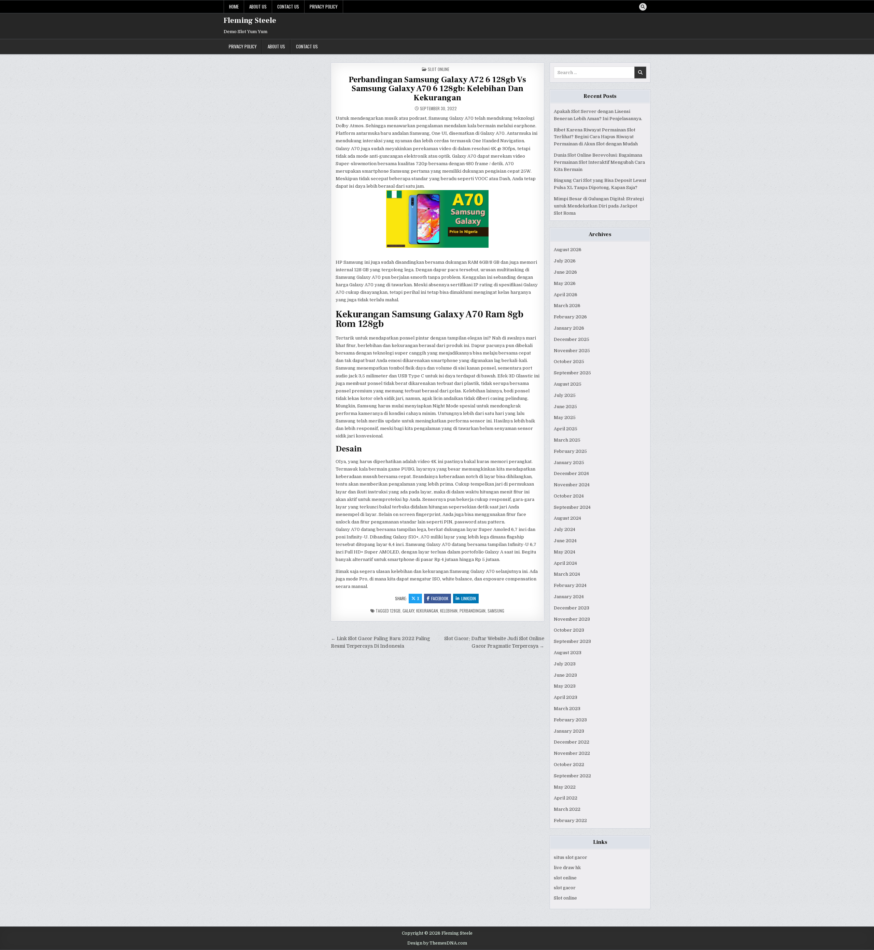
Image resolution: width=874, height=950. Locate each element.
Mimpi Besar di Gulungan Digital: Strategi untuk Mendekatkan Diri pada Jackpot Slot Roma (599, 206)
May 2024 (564, 552)
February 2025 (570, 451)
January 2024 (569, 596)
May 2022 (565, 787)
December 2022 (571, 742)
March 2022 (567, 809)
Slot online (565, 898)
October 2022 (569, 764)
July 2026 (565, 260)
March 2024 (567, 574)
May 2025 (565, 417)
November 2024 (572, 484)
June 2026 (565, 272)
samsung (496, 611)
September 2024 (572, 507)
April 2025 (565, 428)
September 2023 (572, 641)
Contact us (288, 6)
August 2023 (567, 652)
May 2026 (565, 283)
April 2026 (565, 294)
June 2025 (565, 406)
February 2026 (570, 316)
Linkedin (468, 598)
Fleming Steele (250, 20)
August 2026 (567, 249)
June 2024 (565, 540)
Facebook (439, 598)
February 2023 (570, 719)
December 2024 (571, 473)
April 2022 (565, 798)
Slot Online (438, 69)
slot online (565, 877)
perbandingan (472, 611)
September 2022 (572, 775)
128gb (395, 611)
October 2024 (569, 496)
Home (234, 6)
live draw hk (567, 867)
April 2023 (565, 697)
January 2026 (569, 328)
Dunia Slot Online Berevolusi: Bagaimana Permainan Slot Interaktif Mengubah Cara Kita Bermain (599, 162)
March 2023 (567, 708)
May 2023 (565, 686)
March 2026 (567, 305)
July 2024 (564, 529)
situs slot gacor (570, 857)
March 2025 (567, 440)
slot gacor (565, 887)
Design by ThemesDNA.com (437, 943)
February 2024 (570, 585)
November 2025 (572, 350)
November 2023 (572, 619)
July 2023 (565, 663)
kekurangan (427, 611)
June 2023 (565, 675)
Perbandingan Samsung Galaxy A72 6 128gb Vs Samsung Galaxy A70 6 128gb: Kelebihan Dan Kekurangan (437, 88)
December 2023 (571, 607)
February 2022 (570, 820)
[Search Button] (643, 7)
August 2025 (567, 384)
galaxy (408, 611)
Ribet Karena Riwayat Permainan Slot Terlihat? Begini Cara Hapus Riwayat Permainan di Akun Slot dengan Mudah (596, 137)
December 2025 (571, 339)
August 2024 (567, 518)
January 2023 (569, 731)
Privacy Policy (324, 6)
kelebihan (448, 611)
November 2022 (572, 753)
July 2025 (565, 395)
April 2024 (565, 563)
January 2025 (569, 462)
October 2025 (569, 361)
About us (258, 6)
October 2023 (569, 630)
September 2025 (572, 372)
